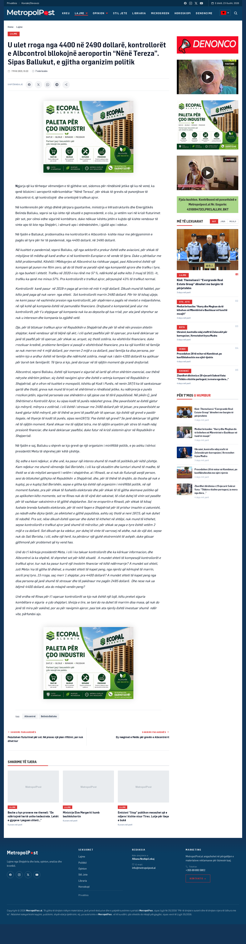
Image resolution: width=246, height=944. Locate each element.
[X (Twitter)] (196, 3)
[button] (207, 77)
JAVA (222, 221)
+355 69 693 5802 (195, 870)
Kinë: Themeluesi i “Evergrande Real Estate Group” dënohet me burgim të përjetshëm (200, 284)
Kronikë (184, 371)
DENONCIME (204, 13)
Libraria (82, 880)
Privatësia (12, 3)
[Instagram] (190, 3)
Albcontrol (30, 716)
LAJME (79, 13)
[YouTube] (201, 3)
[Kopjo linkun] (66, 84)
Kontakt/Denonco (30, 3)
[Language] (225, 13)
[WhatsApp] (47, 84)
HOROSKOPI (183, 13)
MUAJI (232, 221)
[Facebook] (185, 3)
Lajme (19, 27)
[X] (38, 84)
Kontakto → (198, 878)
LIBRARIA (139, 13)
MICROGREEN (160, 13)
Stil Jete (184, 301)
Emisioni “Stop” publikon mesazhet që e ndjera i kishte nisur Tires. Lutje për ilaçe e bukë (143, 816)
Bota (182, 327)
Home (10, 27)
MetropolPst (22, 852)
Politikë (82, 862)
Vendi (182, 349)
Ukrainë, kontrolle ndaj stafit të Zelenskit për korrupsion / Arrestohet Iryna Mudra (214, 453)
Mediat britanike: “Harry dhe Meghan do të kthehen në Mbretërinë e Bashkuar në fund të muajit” (202, 310)
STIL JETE (120, 13)
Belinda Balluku (49, 716)
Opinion (82, 868)
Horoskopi (84, 886)
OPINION (99, 13)
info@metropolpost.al (144, 867)
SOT (214, 221)
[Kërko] (235, 13)
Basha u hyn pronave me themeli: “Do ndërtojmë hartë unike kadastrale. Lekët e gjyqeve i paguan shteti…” (33, 816)
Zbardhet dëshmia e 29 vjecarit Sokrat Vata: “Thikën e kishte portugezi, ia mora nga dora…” (216, 489)
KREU (66, 13)
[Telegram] (57, 84)
